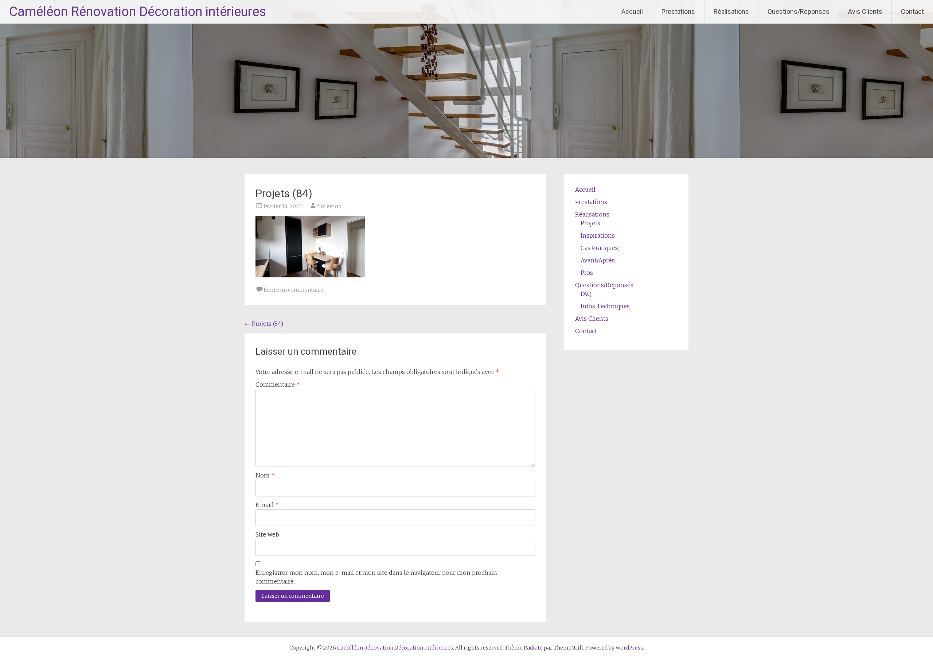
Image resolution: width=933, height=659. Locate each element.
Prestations (678, 11)
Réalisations (731, 11)
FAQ (586, 293)
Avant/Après (598, 260)
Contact (912, 11)
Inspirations (598, 235)
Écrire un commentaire (293, 289)
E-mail (267, 504)
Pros (587, 272)
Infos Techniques (605, 306)
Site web (267, 534)
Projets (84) (264, 323)
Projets (590, 223)
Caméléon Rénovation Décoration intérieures (137, 11)
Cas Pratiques (599, 247)
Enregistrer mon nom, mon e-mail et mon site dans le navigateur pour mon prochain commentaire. (376, 577)
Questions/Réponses (798, 11)
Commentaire (277, 384)
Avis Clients (865, 11)
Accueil (632, 11)
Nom (265, 475)
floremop (329, 206)
